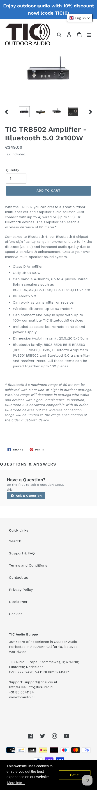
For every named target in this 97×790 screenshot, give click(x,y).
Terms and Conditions (28, 565)
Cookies (15, 614)
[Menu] (89, 34)
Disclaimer (18, 602)
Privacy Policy (21, 589)
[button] (79, 18)
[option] (24, 111)
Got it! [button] (75, 775)
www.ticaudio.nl (22, 697)
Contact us (18, 577)
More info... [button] (16, 783)
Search (15, 541)
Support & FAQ (22, 553)
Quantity (12, 170)
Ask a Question (28, 495)
